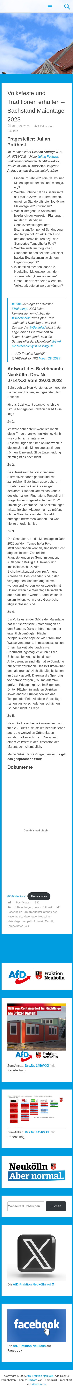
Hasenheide (14, 911)
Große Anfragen (22, 907)
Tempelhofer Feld (18, 925)
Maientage (30, 916)
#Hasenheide (21, 318)
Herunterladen (39, 896)
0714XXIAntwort (16, 896)
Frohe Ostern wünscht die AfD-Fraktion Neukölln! (56, 948)
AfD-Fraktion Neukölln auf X (33, 1284)
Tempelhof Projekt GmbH (37, 921)
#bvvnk (56, 341)
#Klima (17, 304)
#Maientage (20, 308)
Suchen (55, 1206)
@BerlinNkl (38, 327)
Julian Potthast (48, 156)
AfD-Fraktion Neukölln (29, 1346)
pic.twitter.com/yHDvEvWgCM (32, 346)
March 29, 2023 (49, 358)
